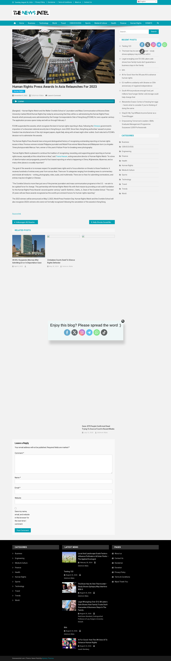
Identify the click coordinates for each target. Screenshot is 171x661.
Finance (123, 23)
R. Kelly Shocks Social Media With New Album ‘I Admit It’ (103, 222)
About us (78, 2)
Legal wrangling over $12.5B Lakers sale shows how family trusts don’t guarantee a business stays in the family (138, 62)
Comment (19, 453)
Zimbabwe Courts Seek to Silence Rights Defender (61, 261)
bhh (123, 70)
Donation (118, 568)
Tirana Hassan (61, 156)
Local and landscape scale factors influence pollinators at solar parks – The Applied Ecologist (93, 556)
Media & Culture (101, 23)
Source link (16, 214)
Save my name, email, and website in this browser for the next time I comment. (22, 517)
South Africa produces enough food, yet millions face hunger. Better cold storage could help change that (140, 94)
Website (18, 498)
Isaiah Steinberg (83, 649)
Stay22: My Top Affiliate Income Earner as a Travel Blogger (139, 114)
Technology (43, 23)
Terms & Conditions (65, 2)
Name (18, 478)
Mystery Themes (48, 658)
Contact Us (88, 2)
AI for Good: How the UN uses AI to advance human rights (139, 76)
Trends (124, 189)
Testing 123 (126, 46)
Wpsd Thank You (121, 582)
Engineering (126, 151)
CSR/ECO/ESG (75, 23)
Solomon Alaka (37, 95)
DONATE (148, 23)
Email (17, 488)
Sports (88, 23)
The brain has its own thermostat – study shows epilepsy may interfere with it (92, 586)
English (143, 1)
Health (113, 23)
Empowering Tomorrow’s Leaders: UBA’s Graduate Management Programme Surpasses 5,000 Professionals (138, 124)
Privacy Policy (40, 2)
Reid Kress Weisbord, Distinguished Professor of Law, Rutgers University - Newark (91, 619)
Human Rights (135, 23)
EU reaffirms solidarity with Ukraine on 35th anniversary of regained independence (139, 84)
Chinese (97, 126)
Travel (63, 23)
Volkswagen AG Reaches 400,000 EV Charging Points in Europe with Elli (27, 222)
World (54, 23)
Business (31, 23)
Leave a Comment (54, 95)
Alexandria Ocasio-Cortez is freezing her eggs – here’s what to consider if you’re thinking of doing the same (140, 105)
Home (21, 23)
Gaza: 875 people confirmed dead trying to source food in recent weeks (98, 427)
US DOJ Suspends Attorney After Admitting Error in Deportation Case (26, 261)
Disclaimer (51, 2)
